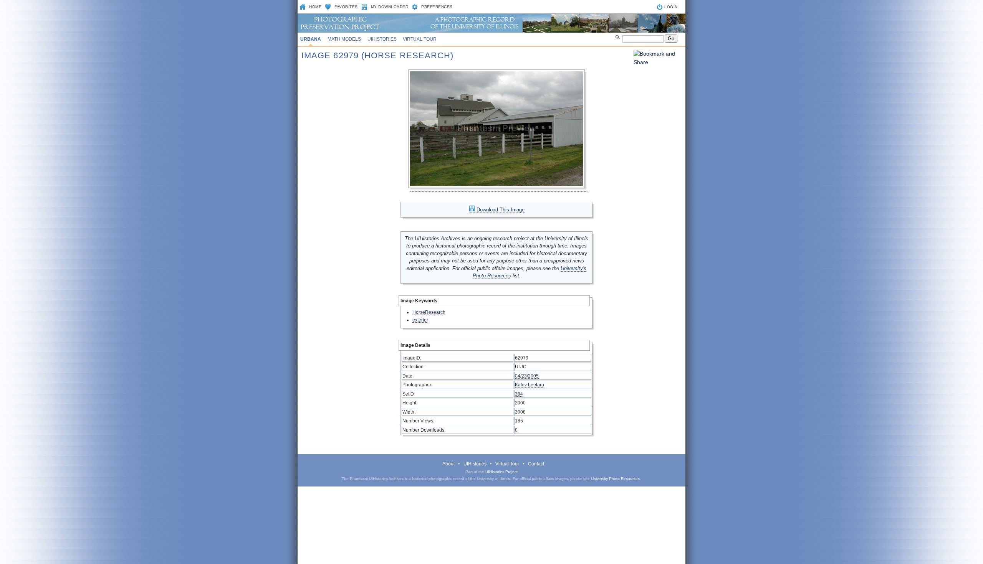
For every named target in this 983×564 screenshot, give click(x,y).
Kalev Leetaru (529, 384)
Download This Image (500, 210)
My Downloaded (390, 7)
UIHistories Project (501, 472)
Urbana (310, 39)
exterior (420, 319)
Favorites (346, 7)
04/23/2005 (527, 375)
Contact (536, 464)
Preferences (437, 7)
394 (519, 393)
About (448, 464)
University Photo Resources (615, 479)
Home (315, 7)
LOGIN (671, 7)
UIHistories (382, 39)
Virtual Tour (420, 39)
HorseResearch (428, 312)
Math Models (344, 39)
